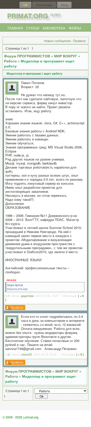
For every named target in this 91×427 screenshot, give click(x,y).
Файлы (75, 28)
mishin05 (26, 354)
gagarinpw (27, 296)
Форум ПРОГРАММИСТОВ (27, 55)
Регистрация (44, 5)
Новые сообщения (57, 40)
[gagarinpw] (12, 91)
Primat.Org (33, 15)
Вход (64, 5)
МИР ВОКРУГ (65, 55)
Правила (79, 40)
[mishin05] (12, 325)
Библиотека (54, 28)
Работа (10, 60)
